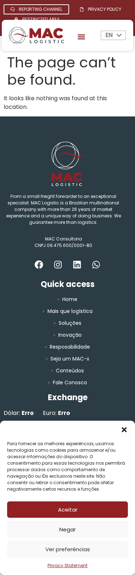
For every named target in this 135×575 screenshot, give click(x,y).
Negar (67, 529)
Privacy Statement (67, 565)
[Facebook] (39, 264)
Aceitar (67, 509)
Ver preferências (67, 549)
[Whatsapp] (96, 264)
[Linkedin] (77, 264)
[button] (124, 429)
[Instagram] (58, 264)
